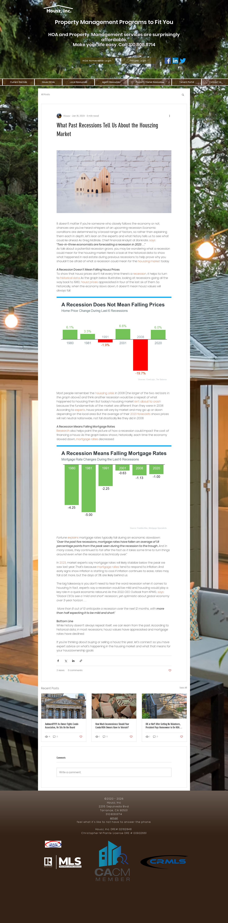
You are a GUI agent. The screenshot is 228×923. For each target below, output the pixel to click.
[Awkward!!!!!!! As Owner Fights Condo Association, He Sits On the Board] (63, 706)
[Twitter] (183, 61)
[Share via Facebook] (58, 660)
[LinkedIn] (175, 61)
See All (183, 687)
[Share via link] (80, 660)
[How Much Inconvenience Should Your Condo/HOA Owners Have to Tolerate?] (114, 706)
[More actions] (169, 116)
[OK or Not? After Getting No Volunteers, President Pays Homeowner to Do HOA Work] (164, 706)
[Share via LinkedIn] (73, 660)
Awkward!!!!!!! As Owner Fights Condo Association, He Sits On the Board (61, 725)
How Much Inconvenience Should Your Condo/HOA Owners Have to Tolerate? (112, 725)
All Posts (45, 94)
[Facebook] (168, 61)
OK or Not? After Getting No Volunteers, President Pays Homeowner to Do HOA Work (163, 725)
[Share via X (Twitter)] (65, 660)
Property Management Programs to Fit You (114, 22)
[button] (182, 94)
